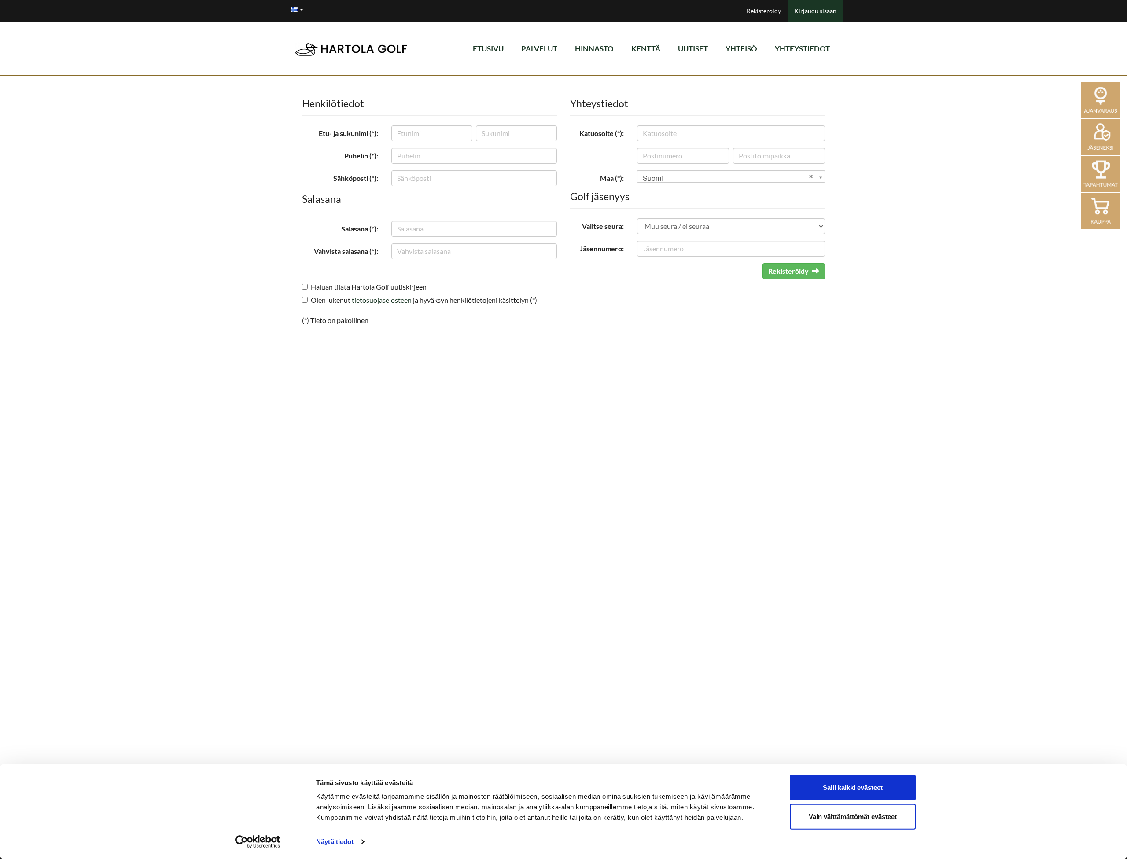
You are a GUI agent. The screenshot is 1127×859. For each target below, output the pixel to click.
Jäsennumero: (602, 248)
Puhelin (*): (361, 155)
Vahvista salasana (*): (346, 251)
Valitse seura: (603, 226)
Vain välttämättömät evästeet (853, 816)
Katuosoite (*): (601, 133)
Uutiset (693, 48)
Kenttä (645, 48)
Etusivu (488, 48)
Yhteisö (741, 48)
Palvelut (539, 48)
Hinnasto (594, 48)
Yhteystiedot (802, 48)
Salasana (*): (359, 228)
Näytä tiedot (335, 841)
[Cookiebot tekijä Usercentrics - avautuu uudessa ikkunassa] (257, 841)
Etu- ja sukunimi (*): (348, 133)
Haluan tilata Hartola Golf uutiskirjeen (369, 287)
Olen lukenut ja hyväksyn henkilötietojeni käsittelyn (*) (424, 300)
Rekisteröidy (764, 11)
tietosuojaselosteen (382, 300)
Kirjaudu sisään (815, 11)
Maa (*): (612, 178)
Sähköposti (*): (355, 178)
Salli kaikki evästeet (853, 787)
